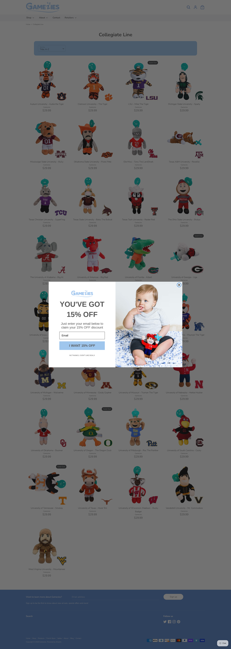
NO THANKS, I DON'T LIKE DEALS (82, 355)
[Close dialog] (179, 285)
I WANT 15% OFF (82, 345)
